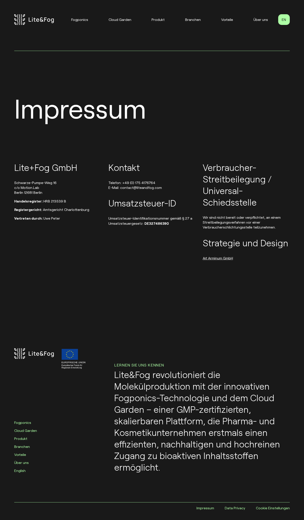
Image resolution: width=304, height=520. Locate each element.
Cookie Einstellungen (273, 508)
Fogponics (79, 19)
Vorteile (227, 19)
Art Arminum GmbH (218, 258)
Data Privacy (235, 508)
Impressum (205, 508)
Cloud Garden (120, 19)
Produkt (158, 19)
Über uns (260, 19)
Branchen (193, 19)
